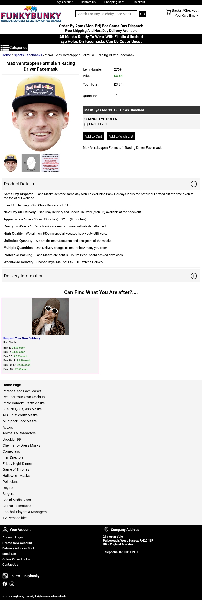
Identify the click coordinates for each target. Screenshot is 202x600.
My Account (65, 2)
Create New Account (17, 543)
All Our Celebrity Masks (20, 415)
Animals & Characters (19, 433)
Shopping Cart (114, 2)
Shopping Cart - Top (168, 12)
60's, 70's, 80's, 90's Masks (22, 409)
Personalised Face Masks (22, 391)
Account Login (12, 537)
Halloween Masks (16, 476)
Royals (8, 488)
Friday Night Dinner (17, 464)
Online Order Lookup (16, 559)
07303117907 (128, 552)
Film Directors (13, 457)
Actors (8, 427)
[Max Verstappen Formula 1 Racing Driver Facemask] (40, 113)
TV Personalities (15, 518)
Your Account (5, 529)
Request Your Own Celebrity (21, 338)
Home (6, 55)
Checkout (139, 2)
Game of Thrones (16, 469)
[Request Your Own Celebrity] (50, 316)
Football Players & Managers (25, 512)
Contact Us (88, 2)
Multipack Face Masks (20, 421)
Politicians (10, 482)
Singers (8, 494)
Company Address (106, 529)
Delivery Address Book (18, 548)
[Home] (30, 14)
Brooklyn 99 (12, 439)
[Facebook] (5, 584)
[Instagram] (12, 584)
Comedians (11, 451)
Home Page (12, 385)
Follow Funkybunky (5, 575)
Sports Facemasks (28, 55)
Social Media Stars (17, 500)
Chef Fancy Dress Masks (21, 445)
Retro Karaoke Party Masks (24, 403)
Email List (9, 554)
